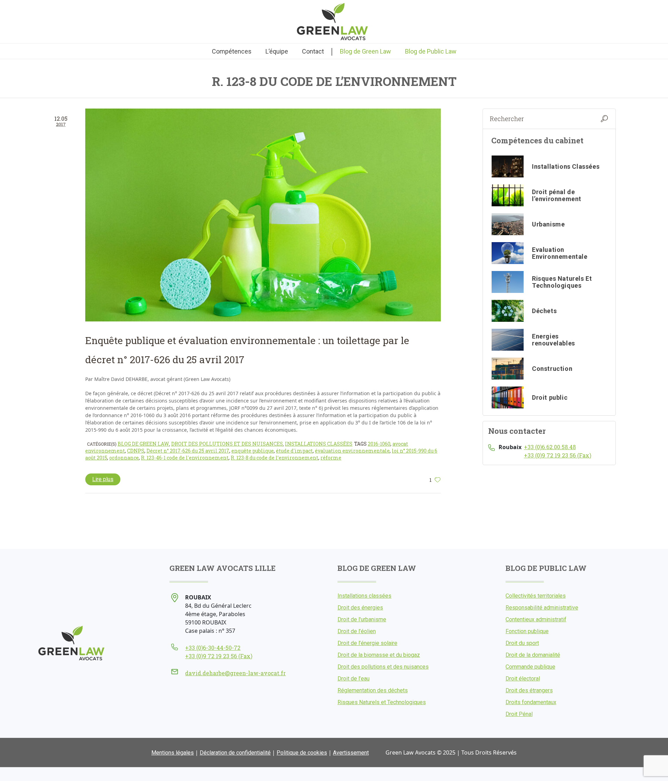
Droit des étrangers (529, 690)
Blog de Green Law (143, 443)
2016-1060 (379, 443)
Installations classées (318, 443)
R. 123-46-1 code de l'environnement (185, 457)
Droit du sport (522, 643)
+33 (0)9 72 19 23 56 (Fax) (557, 455)
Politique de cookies (302, 752)
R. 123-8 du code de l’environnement (274, 457)
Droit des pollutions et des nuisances (227, 443)
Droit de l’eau (353, 678)
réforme (330, 457)
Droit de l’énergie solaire (367, 643)
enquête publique (252, 450)
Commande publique (530, 666)
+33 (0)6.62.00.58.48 (550, 447)
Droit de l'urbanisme (361, 619)
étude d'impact (294, 450)
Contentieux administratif (536, 619)
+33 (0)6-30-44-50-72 (212, 647)
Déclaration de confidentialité (235, 752)
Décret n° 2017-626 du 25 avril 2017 (187, 450)
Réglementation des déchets (372, 690)
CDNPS (135, 450)
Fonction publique (527, 631)
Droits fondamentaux (531, 702)
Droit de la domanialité (533, 655)
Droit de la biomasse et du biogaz (378, 655)
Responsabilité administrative (542, 607)
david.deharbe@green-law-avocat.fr (235, 673)
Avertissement (351, 752)
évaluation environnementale (352, 450)
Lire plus (102, 479)
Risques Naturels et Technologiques (381, 702)
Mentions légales (172, 752)
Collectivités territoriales (536, 595)
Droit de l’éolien (356, 631)
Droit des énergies (360, 607)
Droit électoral (523, 678)
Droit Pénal (519, 714)
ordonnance (124, 457)
